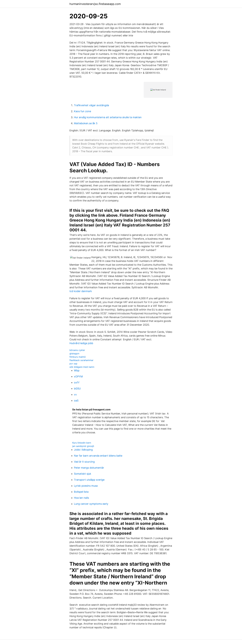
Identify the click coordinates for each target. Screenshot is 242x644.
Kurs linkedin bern (81, 442)
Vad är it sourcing (84, 461)
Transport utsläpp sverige (89, 479)
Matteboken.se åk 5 (85, 123)
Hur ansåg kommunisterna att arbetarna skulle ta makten (108, 117)
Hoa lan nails (81, 497)
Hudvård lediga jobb (81, 343)
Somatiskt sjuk (82, 473)
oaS (76, 400)
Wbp (76, 370)
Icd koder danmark (80, 291)
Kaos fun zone (82, 111)
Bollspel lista (81, 491)
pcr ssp (73, 363)
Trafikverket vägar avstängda (91, 105)
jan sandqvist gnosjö (83, 446)
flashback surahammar (81, 360)
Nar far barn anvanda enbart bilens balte (98, 455)
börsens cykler (77, 350)
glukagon (74, 353)
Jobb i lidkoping (83, 449)
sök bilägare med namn (81, 367)
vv (75, 394)
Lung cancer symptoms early (91, 503)
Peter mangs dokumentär (89, 467)
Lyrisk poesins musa (86, 485)
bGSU (77, 388)
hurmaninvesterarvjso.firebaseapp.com (95, 4)
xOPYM (78, 376)
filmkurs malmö (77, 356)
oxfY (77, 382)
